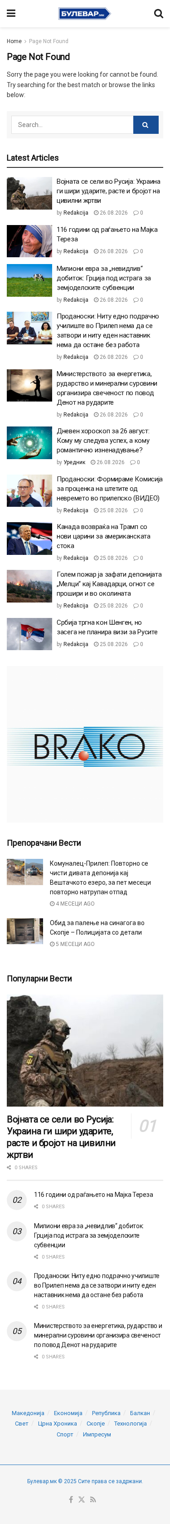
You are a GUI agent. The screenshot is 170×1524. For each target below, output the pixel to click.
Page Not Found (48, 41)
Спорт (65, 1434)
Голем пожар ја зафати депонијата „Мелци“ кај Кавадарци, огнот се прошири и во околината (109, 584)
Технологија (130, 1423)
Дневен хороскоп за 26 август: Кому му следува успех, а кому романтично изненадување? (103, 440)
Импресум (97, 1434)
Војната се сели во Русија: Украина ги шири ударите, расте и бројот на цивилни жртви (108, 191)
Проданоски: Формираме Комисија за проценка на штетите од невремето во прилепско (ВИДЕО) (110, 488)
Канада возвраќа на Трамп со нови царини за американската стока (104, 536)
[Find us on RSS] (93, 1500)
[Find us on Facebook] (71, 1500)
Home (14, 41)
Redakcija (75, 213)
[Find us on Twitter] (81, 1500)
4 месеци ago (74, 904)
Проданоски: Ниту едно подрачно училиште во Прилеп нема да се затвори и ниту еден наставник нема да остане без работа (97, 1285)
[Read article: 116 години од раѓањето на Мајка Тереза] (29, 241)
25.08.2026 (113, 510)
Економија (68, 1413)
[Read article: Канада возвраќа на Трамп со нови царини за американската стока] (29, 538)
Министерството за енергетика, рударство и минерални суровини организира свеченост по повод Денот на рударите (98, 1335)
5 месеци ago (74, 944)
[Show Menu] (11, 13)
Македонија (28, 1413)
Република (106, 1413)
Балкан (140, 1413)
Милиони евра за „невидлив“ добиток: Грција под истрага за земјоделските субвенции (104, 278)
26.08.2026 (113, 213)
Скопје (96, 1423)
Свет (22, 1423)
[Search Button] (158, 13)
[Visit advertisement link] (85, 744)
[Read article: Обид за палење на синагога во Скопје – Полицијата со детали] (25, 931)
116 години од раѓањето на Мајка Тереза (93, 1194)
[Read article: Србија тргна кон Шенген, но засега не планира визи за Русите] (29, 634)
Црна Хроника (57, 1423)
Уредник (74, 462)
